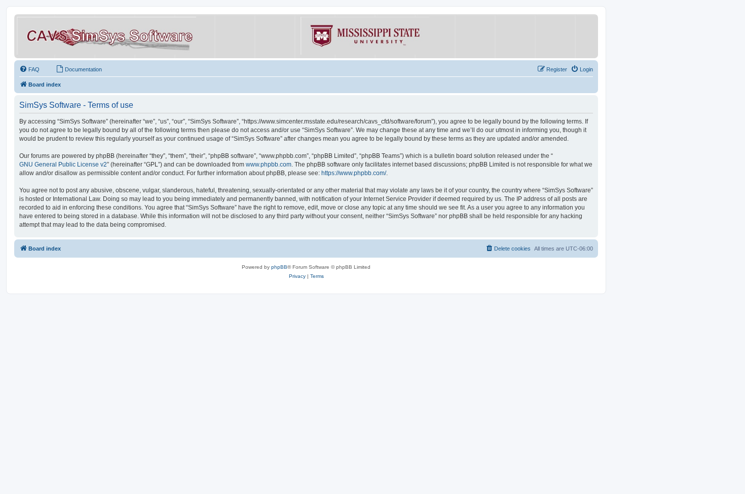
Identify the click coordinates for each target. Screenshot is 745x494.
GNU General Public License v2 (63, 164)
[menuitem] (29, 69)
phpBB (279, 267)
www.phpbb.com (268, 164)
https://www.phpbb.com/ (353, 173)
